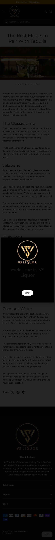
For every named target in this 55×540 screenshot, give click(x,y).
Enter (27, 293)
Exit (27, 299)
